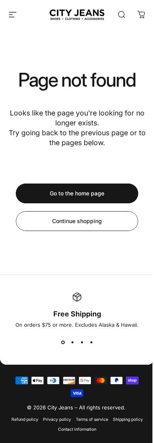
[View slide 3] (81, 342)
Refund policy (24, 419)
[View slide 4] (91, 342)
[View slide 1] (63, 342)
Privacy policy (57, 419)
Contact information (77, 429)
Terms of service (92, 419)
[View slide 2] (72, 342)
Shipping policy (128, 419)
